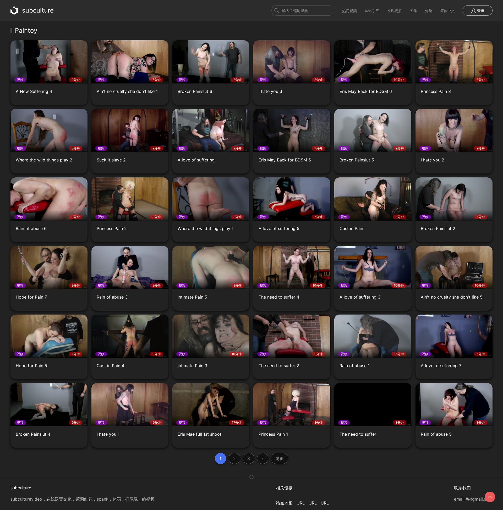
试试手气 (372, 10)
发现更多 (394, 10)
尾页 (279, 458)
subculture (38, 10)
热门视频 (349, 10)
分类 (428, 10)
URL (301, 503)
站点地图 (284, 503)
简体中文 (447, 10)
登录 (480, 10)
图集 (413, 10)
